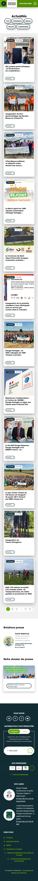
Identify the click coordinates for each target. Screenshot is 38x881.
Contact (9, 838)
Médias (28, 21)
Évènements (17, 21)
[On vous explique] (9, 794)
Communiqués (23, 27)
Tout (7, 21)
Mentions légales (12, 841)
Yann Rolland (27, 870)
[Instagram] (21, 718)
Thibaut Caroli (16, 873)
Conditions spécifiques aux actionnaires (20, 860)
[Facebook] (15, 718)
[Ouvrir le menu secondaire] (3, 3)
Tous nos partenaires (20, 775)
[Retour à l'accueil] (12, 3)
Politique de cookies (14, 849)
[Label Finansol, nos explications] (9, 815)
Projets (11, 27)
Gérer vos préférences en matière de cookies (20, 854)
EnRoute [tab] (25, 731)
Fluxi (25, 873)
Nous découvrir (25, 3)
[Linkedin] (9, 718)
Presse (8, 845)
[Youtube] (27, 718)
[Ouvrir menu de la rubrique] (35, 3)
